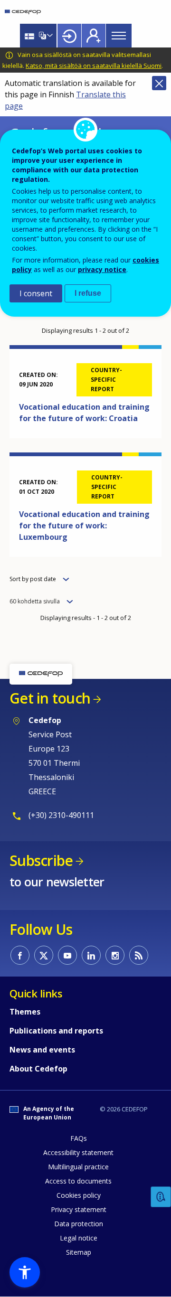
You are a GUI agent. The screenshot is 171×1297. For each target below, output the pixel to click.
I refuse (88, 293)
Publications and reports (56, 1030)
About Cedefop (38, 1068)
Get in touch (50, 698)
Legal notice (78, 1237)
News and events (42, 1049)
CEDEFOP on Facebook (19, 955)
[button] (25, 1272)
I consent (35, 293)
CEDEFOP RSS (138, 955)
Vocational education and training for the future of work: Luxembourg (84, 525)
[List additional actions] (49, 35)
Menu (119, 35)
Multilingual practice (78, 1166)
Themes (25, 1011)
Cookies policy (79, 1195)
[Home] (23, 12)
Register (93, 35)
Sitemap (78, 1252)
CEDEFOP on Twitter (43, 955)
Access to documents (78, 1180)
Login (69, 35)
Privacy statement (78, 1209)
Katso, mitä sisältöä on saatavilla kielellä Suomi (94, 65)
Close (159, 83)
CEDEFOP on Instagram (114, 955)
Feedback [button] (161, 1197)
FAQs (78, 1138)
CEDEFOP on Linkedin (91, 955)
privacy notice (102, 269)
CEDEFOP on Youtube (67, 955)
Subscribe (41, 860)
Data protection (78, 1223)
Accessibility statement (78, 1152)
